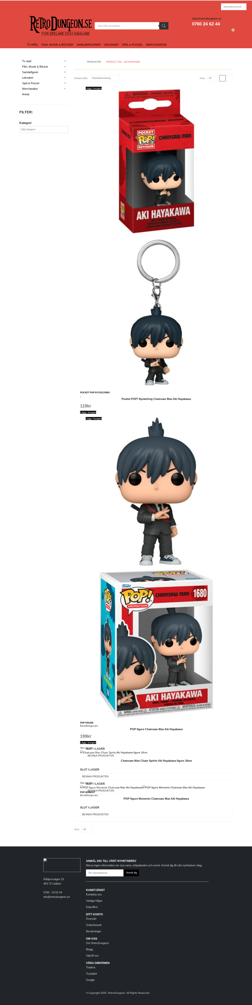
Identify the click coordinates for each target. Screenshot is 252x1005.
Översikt (91, 918)
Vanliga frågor (94, 900)
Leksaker (111, 44)
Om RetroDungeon (97, 943)
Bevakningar (93, 931)
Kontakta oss (94, 894)
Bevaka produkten (101, 755)
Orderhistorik (94, 925)
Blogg (89, 949)
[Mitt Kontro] (214, 31)
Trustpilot (91, 973)
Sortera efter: (81, 78)
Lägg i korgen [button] (94, 88)
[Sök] (163, 25)
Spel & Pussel (132, 44)
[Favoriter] (222, 31)
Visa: (202, 78)
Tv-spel (32, 44)
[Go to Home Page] (81, 62)
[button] (222, 78)
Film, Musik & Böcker (57, 44)
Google (90, 979)
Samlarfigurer (89, 44)
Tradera (90, 967)
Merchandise (156, 44)
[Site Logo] (36, 25)
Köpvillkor (92, 906)
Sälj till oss (92, 955)
